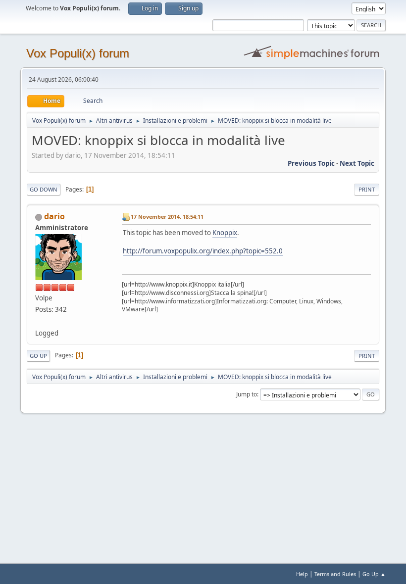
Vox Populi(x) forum (77, 53)
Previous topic (311, 163)
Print (366, 189)
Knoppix (224, 232)
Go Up (38, 355)
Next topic (357, 163)
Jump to (246, 394)
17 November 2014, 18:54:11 (167, 216)
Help (302, 574)
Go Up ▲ (374, 574)
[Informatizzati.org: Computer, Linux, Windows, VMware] (39, 320)
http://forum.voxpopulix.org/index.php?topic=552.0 (203, 250)
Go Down (43, 189)
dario (54, 216)
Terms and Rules (335, 574)
